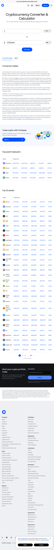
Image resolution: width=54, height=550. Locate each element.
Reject (25, 545)
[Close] (50, 538)
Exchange (30, 454)
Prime (29, 450)
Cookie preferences (7, 442)
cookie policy (25, 538)
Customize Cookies (44, 540)
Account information (8, 497)
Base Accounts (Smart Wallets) (36, 475)
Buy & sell (31, 419)
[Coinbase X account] (2, 538)
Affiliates (4, 424)
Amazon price (31, 533)
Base (29, 469)
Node (29, 493)
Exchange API (31, 502)
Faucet (30, 500)
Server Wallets (32, 471)
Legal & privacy (6, 437)
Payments (30, 442)
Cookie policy (6, 439)
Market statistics (7, 458)
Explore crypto (6, 453)
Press (3, 428)
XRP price (30, 521)
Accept (41, 545)
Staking (30, 452)
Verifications (31, 491)
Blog (3, 426)
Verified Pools (32, 461)
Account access (6, 501)
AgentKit (30, 496)
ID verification (6, 494)
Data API (30, 489)
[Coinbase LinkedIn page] (6, 538)
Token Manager (32, 445)
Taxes (3, 482)
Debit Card (31, 430)
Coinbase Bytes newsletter (9, 460)
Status (4, 505)
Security (4, 430)
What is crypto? (6, 473)
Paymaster (31, 484)
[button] (51, 5)
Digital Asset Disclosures (9, 448)
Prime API (30, 507)
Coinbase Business (33, 440)
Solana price (31, 519)
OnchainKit (31, 487)
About (3, 419)
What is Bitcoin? (6, 471)
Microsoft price (32, 531)
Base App (30, 421)
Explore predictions (33, 433)
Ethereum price (32, 517)
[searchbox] (48, 42)
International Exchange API (35, 505)
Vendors (4, 435)
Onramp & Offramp (33, 478)
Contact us (5, 490)
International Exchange (34, 457)
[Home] (2, 5)
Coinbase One (32, 424)
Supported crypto (7, 503)
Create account (6, 492)
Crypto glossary (6, 466)
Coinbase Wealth (32, 426)
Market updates (6, 469)
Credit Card (31, 428)
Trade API (30, 482)
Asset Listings (32, 438)
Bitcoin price (31, 514)
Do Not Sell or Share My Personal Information (11, 444)
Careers (4, 421)
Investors (4, 433)
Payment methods (7, 499)
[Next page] (34, 355)
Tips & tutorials (6, 464)
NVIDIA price (31, 527)
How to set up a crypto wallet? (10, 478)
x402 (29, 480)
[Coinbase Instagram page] (11, 538)
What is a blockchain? (8, 475)
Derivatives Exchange (34, 459)
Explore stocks (6, 455)
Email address (31, 369)
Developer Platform (33, 466)
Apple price (31, 529)
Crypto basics (6, 462)
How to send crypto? (7, 480)
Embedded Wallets (33, 473)
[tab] (7, 58)
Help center (5, 488)
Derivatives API (32, 509)
